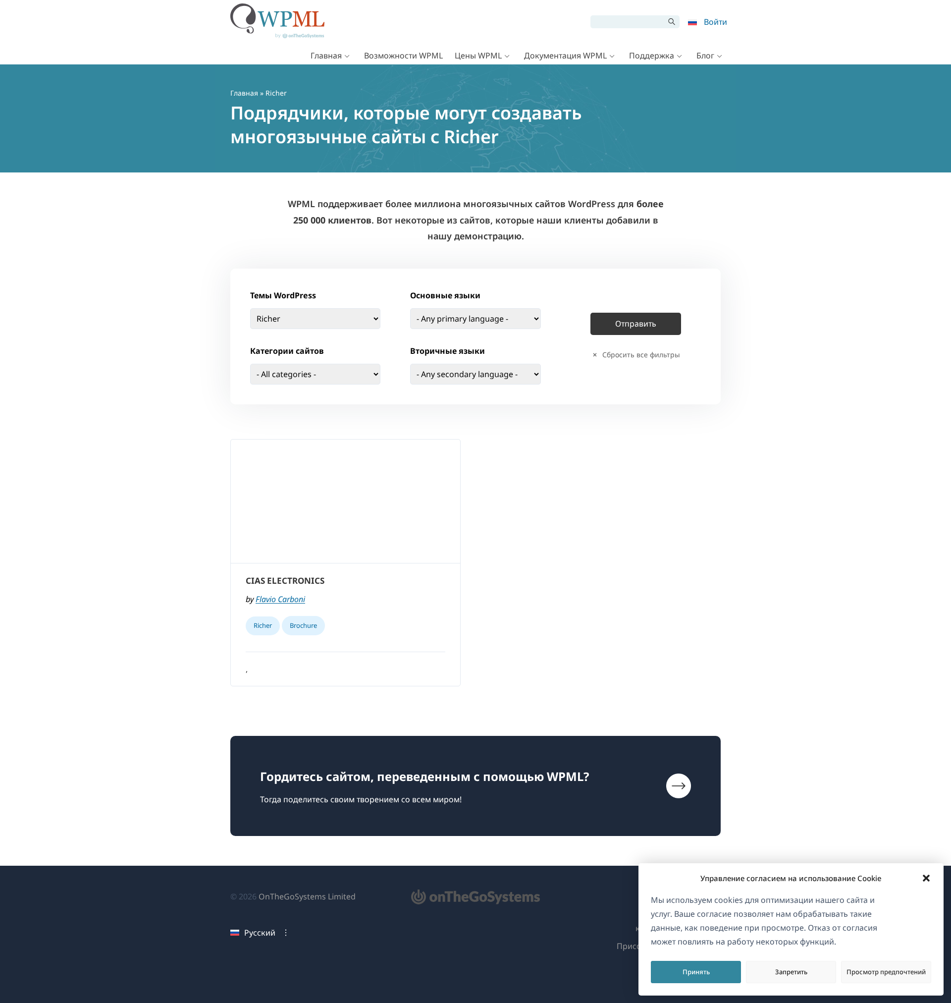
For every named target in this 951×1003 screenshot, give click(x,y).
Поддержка (651, 55)
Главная (326, 55)
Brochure (303, 625)
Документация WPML (565, 55)
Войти (715, 21)
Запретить (791, 971)
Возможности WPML (403, 55)
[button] (926, 878)
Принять (696, 971)
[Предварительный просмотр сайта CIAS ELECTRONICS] (345, 501)
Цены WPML (478, 55)
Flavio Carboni (280, 599)
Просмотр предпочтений (886, 971)
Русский (259, 932)
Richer (263, 625)
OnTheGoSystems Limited (307, 896)
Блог (705, 55)
